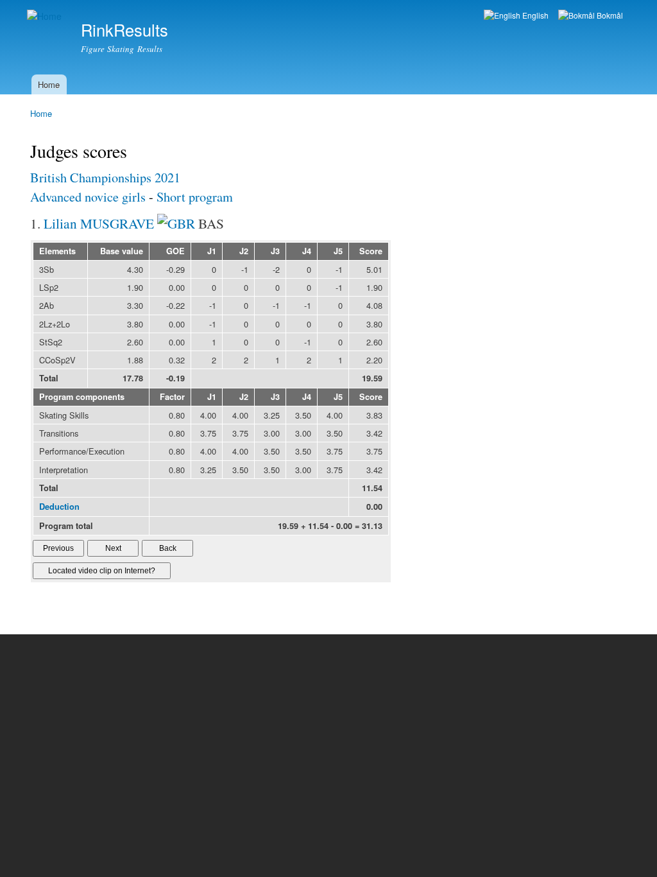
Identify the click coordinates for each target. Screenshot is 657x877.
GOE (175, 251)
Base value (121, 251)
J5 (338, 251)
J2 (243, 251)
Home (49, 84)
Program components (81, 397)
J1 (211, 251)
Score (370, 251)
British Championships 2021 (105, 177)
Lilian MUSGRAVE (99, 223)
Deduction (59, 506)
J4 (306, 251)
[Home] (46, 16)
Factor (172, 397)
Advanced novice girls (88, 196)
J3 (275, 251)
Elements (57, 251)
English (534, 15)
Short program (195, 196)
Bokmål (609, 15)
